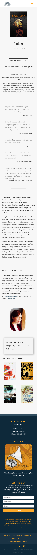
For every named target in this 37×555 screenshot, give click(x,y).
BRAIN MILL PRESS (18, 549)
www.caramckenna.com (11, 296)
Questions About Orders (17, 541)
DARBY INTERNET (18, 552)
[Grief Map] (27, 394)
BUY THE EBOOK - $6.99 (18, 61)
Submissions (17, 536)
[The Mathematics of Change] (10, 394)
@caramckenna (11, 299)
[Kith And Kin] (27, 371)
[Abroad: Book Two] (10, 371)
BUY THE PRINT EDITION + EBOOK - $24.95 (18, 67)
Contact (7, 536)
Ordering (27, 536)
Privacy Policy (17, 538)
